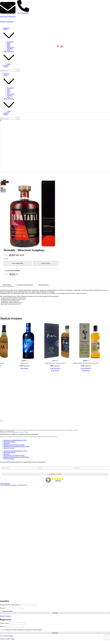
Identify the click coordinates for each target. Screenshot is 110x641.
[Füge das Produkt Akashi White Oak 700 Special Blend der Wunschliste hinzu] (67, 355)
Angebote (6, 65)
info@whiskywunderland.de (7, 16)
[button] (1, 421)
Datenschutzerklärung (9, 441)
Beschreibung (7, 285)
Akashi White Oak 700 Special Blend (55, 363)
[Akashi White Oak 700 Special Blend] (55, 341)
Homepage (6, 28)
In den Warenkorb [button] (55, 368)
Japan (8, 46)
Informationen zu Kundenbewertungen (13, 445)
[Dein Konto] (53, 47)
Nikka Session (24, 363)
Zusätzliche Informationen (25, 285)
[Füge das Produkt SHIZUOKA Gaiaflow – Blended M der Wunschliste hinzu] (6, 355)
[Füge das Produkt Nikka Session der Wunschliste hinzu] (36, 355)
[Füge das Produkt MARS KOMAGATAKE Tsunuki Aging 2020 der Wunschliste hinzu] (98, 355)
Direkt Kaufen (45, 263)
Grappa (9, 64)
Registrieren (55, 633)
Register (11, 636)
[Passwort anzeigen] (23, 608)
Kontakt (5, 66)
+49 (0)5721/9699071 (23, 13)
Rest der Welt (10, 47)
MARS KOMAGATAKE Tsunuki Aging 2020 (86, 363)
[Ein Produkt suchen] (50, 47)
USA (8, 50)
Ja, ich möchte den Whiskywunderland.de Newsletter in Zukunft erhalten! (22, 629)
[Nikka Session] (24, 341)
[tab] (7, 285)
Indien (8, 44)
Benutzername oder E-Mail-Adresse (10, 605)
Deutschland (10, 42)
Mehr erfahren (24, 368)
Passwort (3, 608)
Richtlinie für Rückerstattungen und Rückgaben (16, 446)
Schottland (10, 48)
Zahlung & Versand (8, 448)
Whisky (5, 29)
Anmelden (55, 613)
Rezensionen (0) (43, 285)
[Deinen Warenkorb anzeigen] (57, 47)
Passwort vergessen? (5, 616)
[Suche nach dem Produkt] (18, 70)
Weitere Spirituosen (8, 51)
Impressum (6, 443)
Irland (8, 43)
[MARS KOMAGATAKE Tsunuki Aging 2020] (86, 341)
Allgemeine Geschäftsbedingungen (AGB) (15, 440)
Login (12, 639)
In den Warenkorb (17, 263)
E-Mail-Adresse (5, 623)
